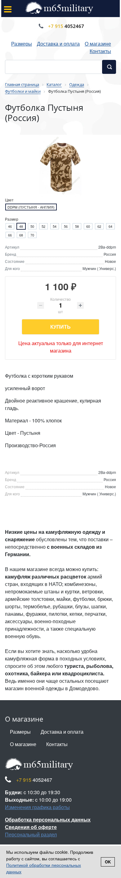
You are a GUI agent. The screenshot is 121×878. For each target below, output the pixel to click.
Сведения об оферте (31, 827)
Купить (60, 326)
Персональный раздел (31, 834)
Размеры (21, 43)
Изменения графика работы (37, 807)
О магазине (98, 43)
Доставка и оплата (58, 43)
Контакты (100, 51)
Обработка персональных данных (48, 819)
